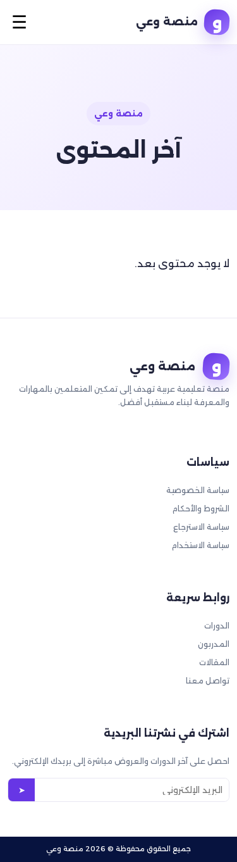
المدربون (213, 644)
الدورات (216, 625)
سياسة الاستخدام (200, 545)
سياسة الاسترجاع (201, 527)
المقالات (214, 662)
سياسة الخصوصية (197, 490)
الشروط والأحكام (201, 508)
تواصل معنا (207, 680)
